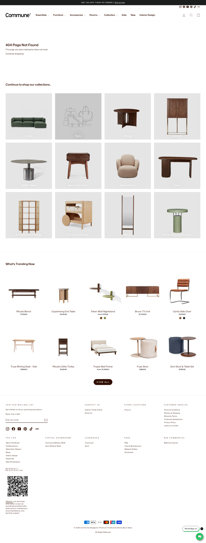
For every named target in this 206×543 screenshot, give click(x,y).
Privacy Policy (170, 422)
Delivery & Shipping (172, 413)
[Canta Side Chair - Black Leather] (184, 318)
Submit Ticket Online (93, 410)
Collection (109, 15)
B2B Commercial (171, 443)
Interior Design (147, 15)
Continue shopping (15, 53)
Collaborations (12, 446)
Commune (89, 443)
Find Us (128, 410)
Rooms (94, 15)
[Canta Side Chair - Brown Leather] (180, 318)
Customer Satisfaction (173, 419)
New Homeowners (13, 462)
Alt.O (87, 446)
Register (9, 501)
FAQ (126, 443)
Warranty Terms (170, 416)
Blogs (8, 452)
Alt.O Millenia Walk (53, 446)
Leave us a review (171, 425)
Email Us (88, 413)
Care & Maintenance (133, 446)
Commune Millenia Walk (55, 443)
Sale (124, 15)
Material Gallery (131, 449)
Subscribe (10, 458)
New (133, 15)
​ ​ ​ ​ (125, 455)
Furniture (58, 15)
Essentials (41, 15)
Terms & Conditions (172, 410)
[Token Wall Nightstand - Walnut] (101, 318)
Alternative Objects (13, 449)
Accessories (76, 15)
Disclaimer (129, 452)
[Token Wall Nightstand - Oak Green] (105, 318)
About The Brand (12, 443)
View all (103, 382)
